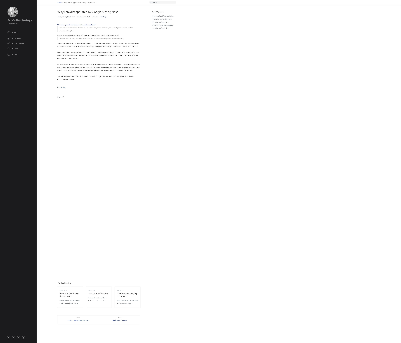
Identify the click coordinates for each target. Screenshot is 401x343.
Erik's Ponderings (20, 20)
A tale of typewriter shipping (163, 25)
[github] (8, 337)
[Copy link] (63, 97)
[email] (18, 337)
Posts (59, 2)
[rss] (23, 337)
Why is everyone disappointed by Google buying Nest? (76, 25)
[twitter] (13, 337)
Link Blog (103, 17)
